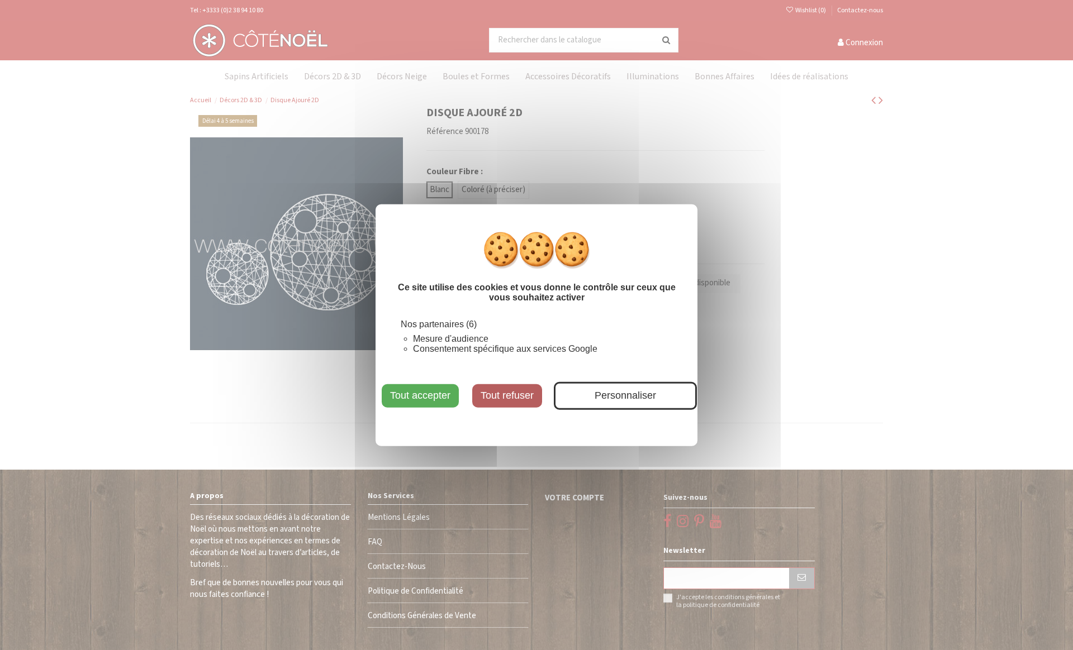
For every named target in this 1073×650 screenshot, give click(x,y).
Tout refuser (507, 395)
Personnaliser (625, 395)
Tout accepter (420, 395)
